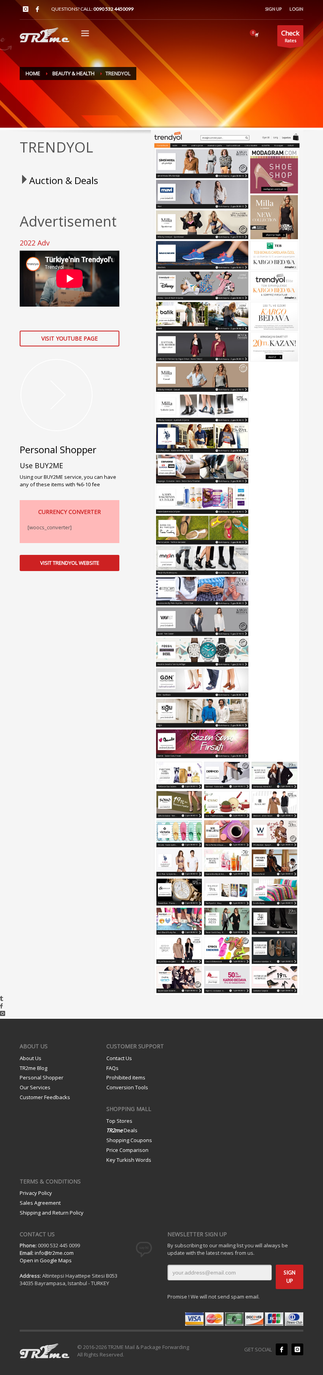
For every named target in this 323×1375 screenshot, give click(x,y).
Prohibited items (125, 1077)
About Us (30, 1058)
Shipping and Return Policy (52, 1212)
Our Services (35, 1087)
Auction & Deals (63, 180)
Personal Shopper (41, 1077)
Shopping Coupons (129, 1140)
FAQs (112, 1068)
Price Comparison (127, 1150)
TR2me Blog (33, 1068)
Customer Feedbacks (45, 1097)
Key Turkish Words (128, 1159)
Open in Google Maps (46, 1260)
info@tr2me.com (54, 1252)
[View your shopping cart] (256, 34)
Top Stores (119, 1120)
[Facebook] (37, 9)
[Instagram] (26, 9)
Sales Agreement (40, 1202)
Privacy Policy (36, 1192)
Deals (121, 1130)
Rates (290, 35)
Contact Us (119, 1058)
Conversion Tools (127, 1087)
